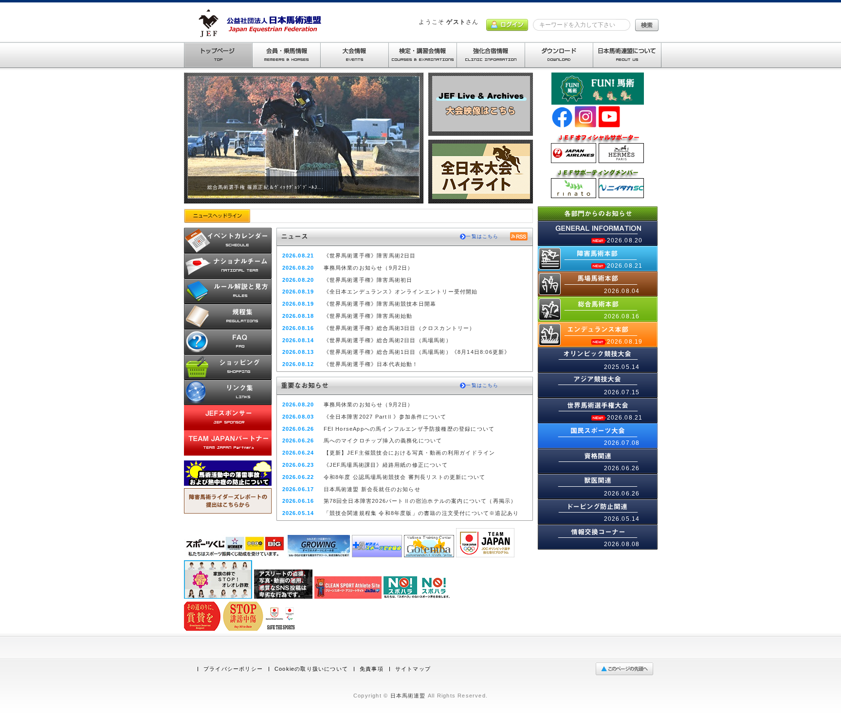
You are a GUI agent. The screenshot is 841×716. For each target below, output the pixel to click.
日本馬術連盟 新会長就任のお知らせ (372, 489)
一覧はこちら (482, 236)
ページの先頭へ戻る (627, 669)
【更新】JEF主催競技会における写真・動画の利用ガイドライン (409, 453)
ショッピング (228, 367)
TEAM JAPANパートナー (228, 443)
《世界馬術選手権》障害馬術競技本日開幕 (380, 304)
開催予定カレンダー (228, 240)
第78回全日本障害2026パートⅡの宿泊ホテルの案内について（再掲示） (420, 501)
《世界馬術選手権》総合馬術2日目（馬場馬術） (388, 340)
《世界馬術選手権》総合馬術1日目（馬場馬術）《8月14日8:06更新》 (417, 352)
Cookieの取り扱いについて (311, 669)
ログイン (507, 25)
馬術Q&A (228, 341)
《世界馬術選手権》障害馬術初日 (368, 280)
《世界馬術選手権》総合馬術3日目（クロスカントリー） (399, 328)
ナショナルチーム (228, 265)
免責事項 (372, 669)
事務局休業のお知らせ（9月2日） (369, 268)
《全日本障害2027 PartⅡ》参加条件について (385, 417)
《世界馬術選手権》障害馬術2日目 (370, 255)
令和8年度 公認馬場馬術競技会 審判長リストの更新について (405, 477)
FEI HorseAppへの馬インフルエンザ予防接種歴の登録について (409, 429)
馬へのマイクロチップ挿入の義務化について (383, 440)
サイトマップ (413, 669)
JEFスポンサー (228, 417)
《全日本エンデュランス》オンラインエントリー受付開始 (401, 291)
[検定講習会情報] (422, 55)
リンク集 (228, 392)
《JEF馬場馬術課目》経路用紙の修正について (386, 465)
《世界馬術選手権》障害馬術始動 (368, 316)
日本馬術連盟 (408, 695)
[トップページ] (218, 55)
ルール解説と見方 (228, 291)
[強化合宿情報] (491, 55)
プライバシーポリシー (233, 669)
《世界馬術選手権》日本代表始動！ (371, 364)
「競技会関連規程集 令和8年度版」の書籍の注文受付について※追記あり (421, 513)
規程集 (228, 316)
